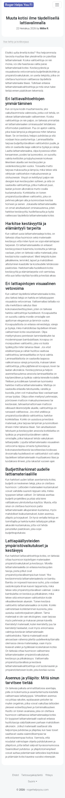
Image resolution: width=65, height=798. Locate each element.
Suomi (31, 781)
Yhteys (49, 775)
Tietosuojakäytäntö (32, 775)
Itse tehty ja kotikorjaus (16, 41)
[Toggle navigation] (57, 5)
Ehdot (15, 775)
